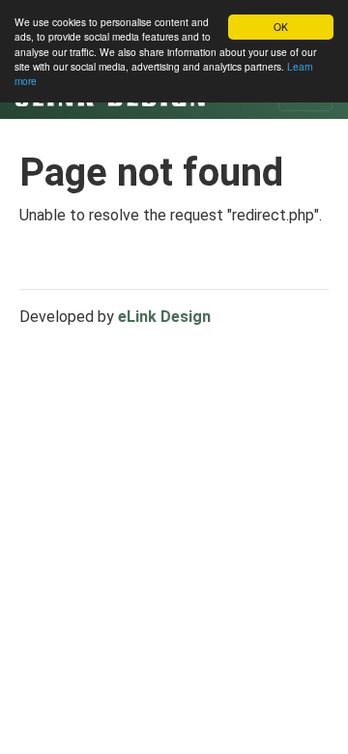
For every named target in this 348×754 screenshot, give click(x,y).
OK (281, 26)
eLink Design (164, 316)
